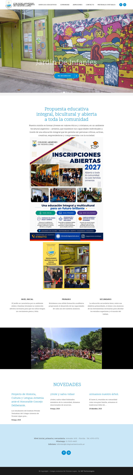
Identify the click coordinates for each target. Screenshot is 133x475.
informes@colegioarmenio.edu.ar (71, 444)
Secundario (105, 299)
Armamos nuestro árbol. (104, 394)
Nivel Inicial (27, 299)
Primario (66, 299)
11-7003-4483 (71, 441)
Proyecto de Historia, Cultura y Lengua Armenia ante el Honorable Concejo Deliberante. (27, 400)
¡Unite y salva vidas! (62, 394)
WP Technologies (87, 471)
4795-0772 (94, 438)
